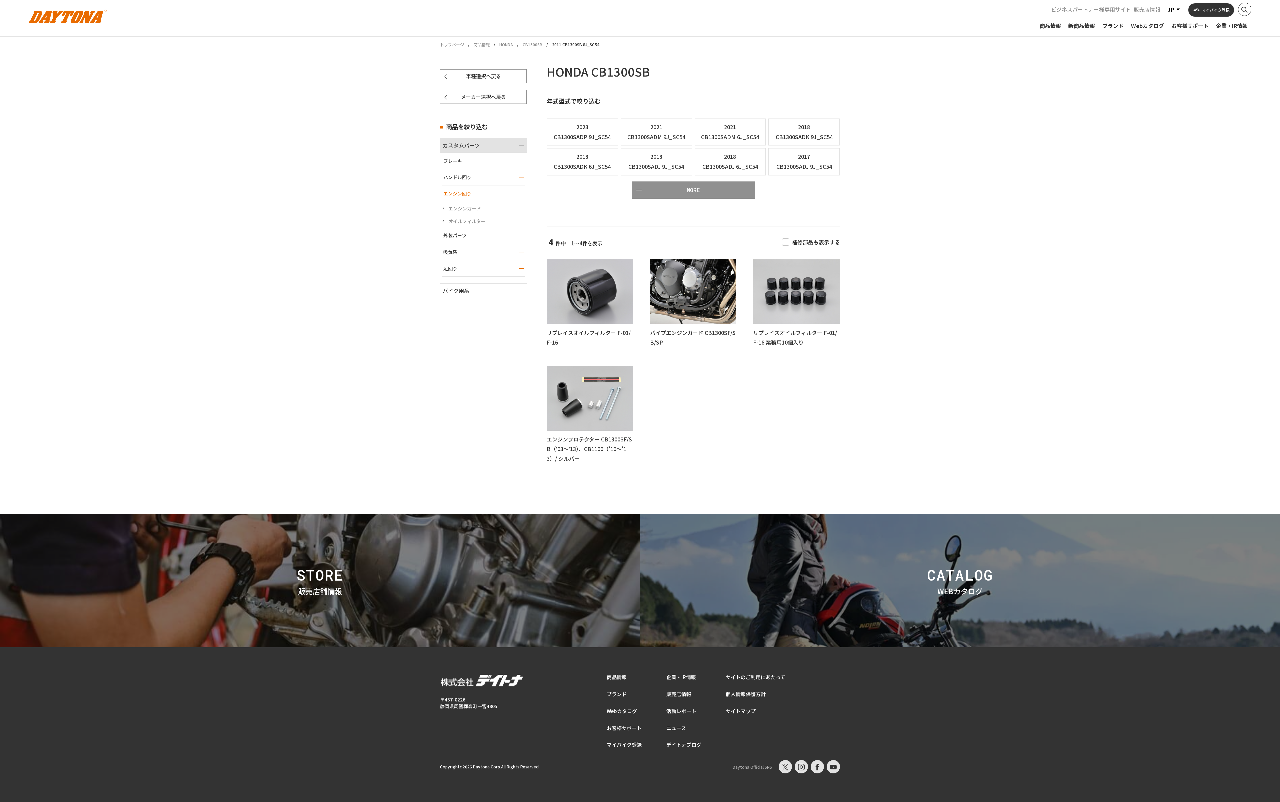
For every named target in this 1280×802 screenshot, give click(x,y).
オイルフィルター (467, 221)
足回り (450, 268)
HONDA (506, 44)
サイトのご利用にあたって (755, 676)
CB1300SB (532, 44)
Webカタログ (622, 710)
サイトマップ (741, 710)
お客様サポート (624, 727)
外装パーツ (455, 235)
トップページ (452, 45)
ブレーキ (452, 160)
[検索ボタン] (1244, 9)
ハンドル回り (457, 177)
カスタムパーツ (461, 145)
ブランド (617, 693)
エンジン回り (457, 193)
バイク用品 (456, 291)
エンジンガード (464, 208)
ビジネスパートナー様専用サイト (1091, 9)
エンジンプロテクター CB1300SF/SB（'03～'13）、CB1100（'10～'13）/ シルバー (589, 448)
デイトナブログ (683, 744)
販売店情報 (1147, 9)
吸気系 (450, 252)
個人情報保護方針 (746, 693)
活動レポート (681, 710)
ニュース (676, 727)
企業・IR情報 (681, 676)
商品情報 (482, 44)
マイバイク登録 (624, 744)
